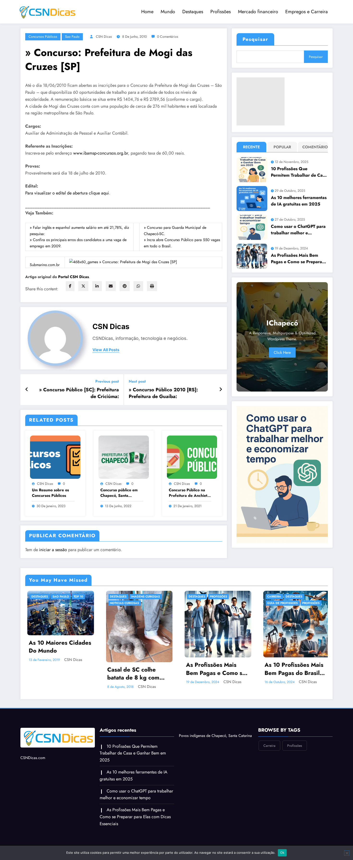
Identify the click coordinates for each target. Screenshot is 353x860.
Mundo (168, 11)
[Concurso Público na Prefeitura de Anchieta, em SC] (192, 456)
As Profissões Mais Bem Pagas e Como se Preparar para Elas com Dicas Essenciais (297, 258)
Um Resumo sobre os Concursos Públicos (50, 492)
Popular (282, 147)
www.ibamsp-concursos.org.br (100, 153)
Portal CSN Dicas (73, 277)
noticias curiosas (44, 603)
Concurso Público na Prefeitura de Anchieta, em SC (190, 492)
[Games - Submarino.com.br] (123, 261)
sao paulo (72, 36)
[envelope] (111, 286)
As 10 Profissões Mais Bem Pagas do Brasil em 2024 (213, 669)
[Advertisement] (261, 101)
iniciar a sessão (53, 550)
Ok (282, 852)
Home (147, 11)
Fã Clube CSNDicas (279, 609)
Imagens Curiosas (65, 596)
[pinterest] (125, 286)
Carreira (194, 596)
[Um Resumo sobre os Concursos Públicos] (55, 456)
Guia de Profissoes (202, 603)
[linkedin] (97, 286)
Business (272, 603)
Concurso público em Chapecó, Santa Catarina (119, 492)
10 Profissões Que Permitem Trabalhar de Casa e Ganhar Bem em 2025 (299, 172)
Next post (137, 381)
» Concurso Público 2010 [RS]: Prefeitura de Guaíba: (163, 393)
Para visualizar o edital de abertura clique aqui (67, 193)
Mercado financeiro (258, 11)
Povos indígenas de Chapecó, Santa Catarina (215, 735)
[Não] (346, 853)
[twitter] (83, 286)
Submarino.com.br (45, 265)
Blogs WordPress (298, 596)
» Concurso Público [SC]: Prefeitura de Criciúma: (79, 393)
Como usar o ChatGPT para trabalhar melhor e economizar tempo (298, 229)
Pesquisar (255, 39)
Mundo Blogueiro (279, 616)
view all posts (105, 350)
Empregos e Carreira (306, 11)
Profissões (220, 11)
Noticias (305, 616)
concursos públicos (43, 36)
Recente (251, 147)
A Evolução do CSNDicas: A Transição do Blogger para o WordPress (293, 640)
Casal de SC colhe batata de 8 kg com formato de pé (53, 674)
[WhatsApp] (138, 286)
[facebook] (70, 286)
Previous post (107, 381)
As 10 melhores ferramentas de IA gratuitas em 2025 (299, 200)
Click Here (282, 352)
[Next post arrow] (220, 389)
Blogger (272, 596)
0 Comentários (167, 36)
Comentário (314, 147)
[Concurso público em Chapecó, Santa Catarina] (123, 456)
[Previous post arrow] (26, 389)
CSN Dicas (104, 36)
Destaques (192, 11)
